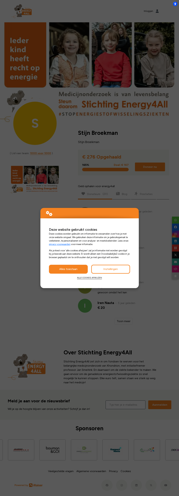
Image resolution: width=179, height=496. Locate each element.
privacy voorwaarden (59, 244)
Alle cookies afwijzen (89, 277)
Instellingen (110, 269)
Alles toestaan (68, 269)
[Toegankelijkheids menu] (175, 4)
